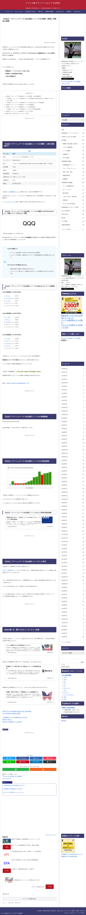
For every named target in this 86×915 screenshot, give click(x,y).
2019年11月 (72, 453)
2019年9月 (72, 460)
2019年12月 (72, 449)
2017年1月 (72, 573)
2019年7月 (72, 467)
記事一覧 (82, 910)
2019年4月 (72, 478)
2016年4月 (72, 605)
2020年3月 (72, 439)
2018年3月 (72, 524)
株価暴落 (73, 179)
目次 (27, 93)
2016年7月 (72, 594)
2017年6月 (72, 555)
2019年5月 (72, 474)
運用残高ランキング (15, 191)
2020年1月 (72, 446)
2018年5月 (72, 516)
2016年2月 (72, 612)
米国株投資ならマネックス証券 (72, 207)
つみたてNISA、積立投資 (73, 196)
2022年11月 (72, 368)
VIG (65, 699)
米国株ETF (6, 729)
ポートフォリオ (73, 189)
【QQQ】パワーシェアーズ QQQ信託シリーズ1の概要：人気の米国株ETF (23, 96)
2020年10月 (72, 414)
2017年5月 (72, 559)
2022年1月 (72, 379)
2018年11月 (72, 495)
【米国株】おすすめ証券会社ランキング (72, 854)
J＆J (65, 690)
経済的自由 (53, 910)
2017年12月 (72, 534)
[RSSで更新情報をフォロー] (43, 769)
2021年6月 (72, 393)
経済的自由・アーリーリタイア (72, 133)
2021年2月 (72, 404)
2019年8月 (72, 464)
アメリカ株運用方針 (73, 186)
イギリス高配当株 (73, 147)
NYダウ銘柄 (73, 157)
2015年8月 (72, 629)
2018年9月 (72, 502)
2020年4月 (72, 435)
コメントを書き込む (29, 899)
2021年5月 (72, 397)
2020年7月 (72, 425)
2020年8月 (72, 421)
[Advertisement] (29, 32)
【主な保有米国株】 (66, 675)
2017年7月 (72, 552)
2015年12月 (72, 619)
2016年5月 (72, 601)
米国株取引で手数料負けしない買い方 (13, 788)
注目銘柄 (72, 140)
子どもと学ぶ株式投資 (73, 203)
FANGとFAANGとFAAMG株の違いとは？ (18, 383)
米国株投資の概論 (72, 161)
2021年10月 (72, 382)
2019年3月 (72, 481)
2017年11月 (72, 538)
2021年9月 (72, 386)
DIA (65, 681)
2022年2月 (72, 375)
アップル (8, 300)
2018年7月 (72, 509)
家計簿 (72, 217)
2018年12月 (72, 492)
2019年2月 (72, 485)
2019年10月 (72, 457)
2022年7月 (72, 372)
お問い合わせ (60, 910)
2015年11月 (72, 622)
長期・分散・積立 (73, 172)
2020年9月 (72, 418)
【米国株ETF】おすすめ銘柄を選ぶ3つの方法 (14, 717)
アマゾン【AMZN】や (8, 570)
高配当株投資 (73, 175)
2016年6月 (72, 598)
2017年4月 (72, 562)
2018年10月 (72, 499)
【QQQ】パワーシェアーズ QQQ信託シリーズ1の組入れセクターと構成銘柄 (25, 102)
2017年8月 (72, 548)
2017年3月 (72, 566)
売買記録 (73, 200)
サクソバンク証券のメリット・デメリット (14, 792)
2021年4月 (72, 400)
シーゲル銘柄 (73, 150)
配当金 (73, 910)
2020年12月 (72, 407)
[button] (83, 229)
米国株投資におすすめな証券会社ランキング (72, 315)
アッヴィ (66, 692)
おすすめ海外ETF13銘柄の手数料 (11, 713)
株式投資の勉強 (46, 910)
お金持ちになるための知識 (72, 136)
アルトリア (67, 688)
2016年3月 (72, 608)
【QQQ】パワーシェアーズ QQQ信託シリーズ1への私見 (19, 111)
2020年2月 (72, 442)
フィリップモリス (69, 695)
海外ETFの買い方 (7, 719)
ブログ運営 (72, 221)
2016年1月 (72, 615)
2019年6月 (72, 471)
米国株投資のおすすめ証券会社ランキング (14, 785)
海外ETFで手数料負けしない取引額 (12, 722)
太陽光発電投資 (72, 224)
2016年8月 (72, 591)
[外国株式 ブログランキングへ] (64, 340)
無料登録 (63, 720)
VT (64, 686)
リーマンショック (11, 201)
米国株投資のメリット (73, 165)
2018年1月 (72, 531)
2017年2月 (72, 569)
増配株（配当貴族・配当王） (73, 143)
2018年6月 (72, 513)
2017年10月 (72, 541)
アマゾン (7, 296)
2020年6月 (72, 428)
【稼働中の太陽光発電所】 (68, 707)
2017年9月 (72, 545)
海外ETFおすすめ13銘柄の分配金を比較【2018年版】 (17, 711)
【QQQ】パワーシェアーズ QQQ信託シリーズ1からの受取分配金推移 (24, 109)
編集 (29, 151)
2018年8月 (72, 506)
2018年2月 (72, 527)
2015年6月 (72, 636)
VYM (65, 679)
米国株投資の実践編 (72, 182)
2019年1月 (72, 488)
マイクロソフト (9, 298)
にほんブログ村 (6, 778)
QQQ (65, 677)
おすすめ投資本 (72, 210)
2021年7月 (72, 390)
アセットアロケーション (73, 168)
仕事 (72, 129)
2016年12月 (72, 576)
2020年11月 (72, 411)
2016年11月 (72, 580)
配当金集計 (73, 193)
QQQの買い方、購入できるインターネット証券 (17, 113)
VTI (65, 684)
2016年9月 (72, 587)
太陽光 (77, 910)
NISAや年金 (72, 214)
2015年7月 (72, 633)
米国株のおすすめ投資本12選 (69, 856)
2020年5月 (72, 432)
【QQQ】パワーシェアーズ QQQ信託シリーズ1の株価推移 (20, 104)
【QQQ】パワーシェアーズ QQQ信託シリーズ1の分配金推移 (20, 107)
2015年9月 (72, 626)
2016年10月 (72, 583)
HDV (65, 697)
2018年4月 (72, 520)
